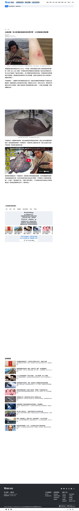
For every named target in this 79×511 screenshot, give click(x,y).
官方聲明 (70, 499)
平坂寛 (35, 209)
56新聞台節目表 (48, 495)
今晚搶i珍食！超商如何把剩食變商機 (29, 222)
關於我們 (47, 494)
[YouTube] (71, 488)
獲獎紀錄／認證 (72, 501)
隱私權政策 (56, 494)
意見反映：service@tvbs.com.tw (10, 494)
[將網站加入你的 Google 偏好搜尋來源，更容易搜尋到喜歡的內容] (28, 240)
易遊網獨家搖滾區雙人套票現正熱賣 (29, 216)
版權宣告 (55, 499)
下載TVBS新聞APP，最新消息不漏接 (29, 236)
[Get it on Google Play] (71, 506)
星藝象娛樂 (64, 501)
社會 (65, 2)
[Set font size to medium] (70, 509)
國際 (62, 2)
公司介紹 (64, 494)
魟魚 (10, 209)
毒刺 (31, 209)
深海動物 (19, 209)
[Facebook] (61, 488)
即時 (50, 2)
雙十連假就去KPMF (28, 214)
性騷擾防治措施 (57, 495)
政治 (56, 2)
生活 (53, 2)
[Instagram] (69, 488)
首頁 (48, 2)
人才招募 (64, 497)
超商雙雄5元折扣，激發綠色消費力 (28, 221)
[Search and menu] (73, 2)
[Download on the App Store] (63, 506)
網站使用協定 (56, 497)
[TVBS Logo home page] (9, 2)
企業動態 (64, 495)
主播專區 (64, 499)
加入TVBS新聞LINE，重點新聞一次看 (28, 238)
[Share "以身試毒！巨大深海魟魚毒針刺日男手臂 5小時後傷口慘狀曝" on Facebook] (11, 509)
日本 (6, 209)
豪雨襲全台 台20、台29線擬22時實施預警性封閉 (18, 6)
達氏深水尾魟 (25, 209)
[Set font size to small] (68, 509)
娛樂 (59, 2)
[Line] (64, 488)
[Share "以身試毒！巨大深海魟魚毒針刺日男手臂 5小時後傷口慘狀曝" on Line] (6, 509)
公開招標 (70, 495)
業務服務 (70, 497)
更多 (69, 2)
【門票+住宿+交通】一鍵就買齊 (29, 217)
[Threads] (66, 488)
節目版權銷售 (71, 494)
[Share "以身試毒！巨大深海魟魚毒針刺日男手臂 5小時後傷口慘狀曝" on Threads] (8, 509)
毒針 (14, 209)
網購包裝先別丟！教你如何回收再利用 (28, 224)
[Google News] (74, 488)
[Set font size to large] (73, 509)
